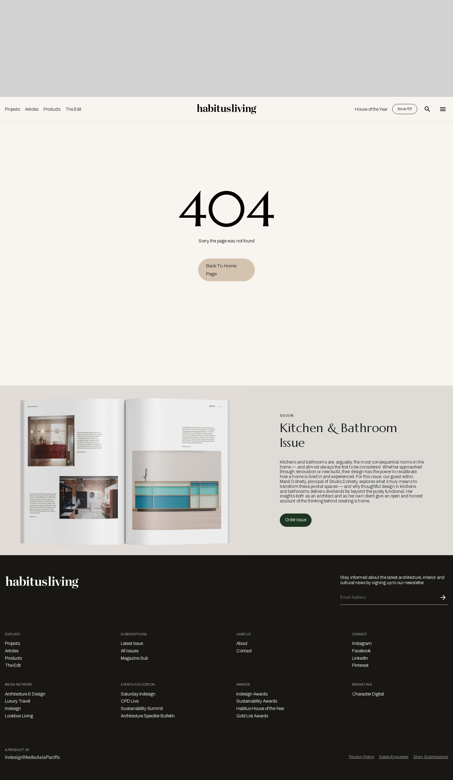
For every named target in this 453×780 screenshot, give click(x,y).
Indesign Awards (251, 694)
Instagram (362, 643)
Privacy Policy (361, 756)
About (241, 643)
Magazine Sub (134, 658)
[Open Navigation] (443, 109)
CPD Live (129, 701)
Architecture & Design (25, 694)
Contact (244, 651)
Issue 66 (405, 109)
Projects (12, 109)
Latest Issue (132, 643)
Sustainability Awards (256, 701)
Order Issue (295, 520)
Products (51, 109)
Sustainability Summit (142, 708)
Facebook (361, 651)
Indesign (13, 708)
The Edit (73, 109)
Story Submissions (430, 756)
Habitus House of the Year (260, 708)
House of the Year (371, 109)
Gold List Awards (252, 716)
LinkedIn (360, 658)
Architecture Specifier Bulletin (148, 716)
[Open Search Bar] (427, 109)
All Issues (129, 651)
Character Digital (368, 694)
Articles (32, 109)
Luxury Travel (17, 701)
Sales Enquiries (393, 756)
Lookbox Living (19, 716)
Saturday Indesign (138, 694)
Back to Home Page (221, 269)
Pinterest (360, 665)
